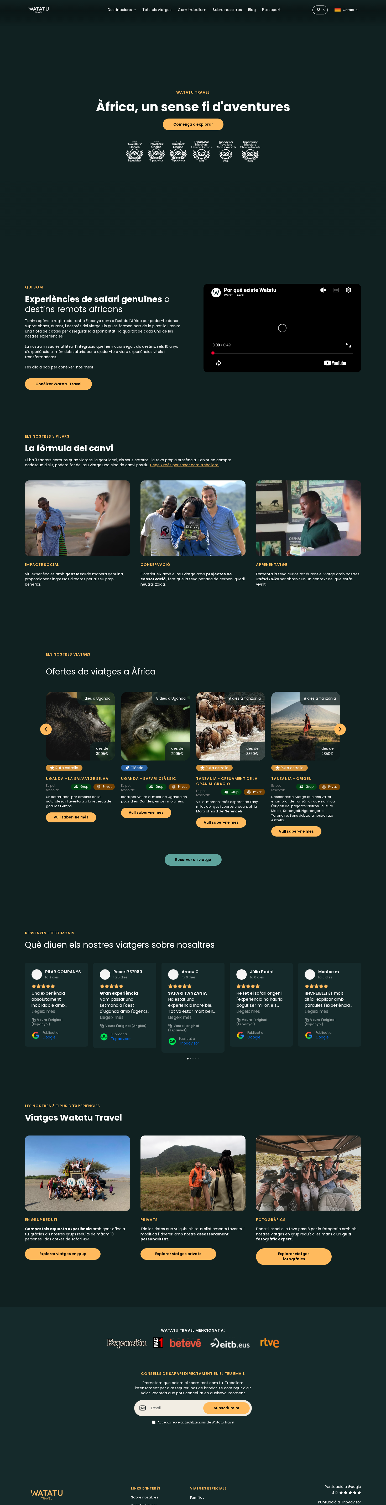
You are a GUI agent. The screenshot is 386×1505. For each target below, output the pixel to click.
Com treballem (192, 9)
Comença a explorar (193, 124)
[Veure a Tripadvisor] (105, 974)
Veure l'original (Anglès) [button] (126, 1026)
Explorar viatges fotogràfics (294, 1256)
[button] (25, 1007)
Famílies (197, 1497)
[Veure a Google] (37, 974)
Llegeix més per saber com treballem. (184, 465)
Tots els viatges (157, 9)
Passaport (271, 9)
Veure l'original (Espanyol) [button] (47, 1021)
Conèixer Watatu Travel (58, 384)
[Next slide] (340, 729)
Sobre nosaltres (144, 1497)
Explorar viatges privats (178, 1253)
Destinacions (120, 9)
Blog (252, 9)
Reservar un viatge (193, 859)
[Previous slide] (46, 729)
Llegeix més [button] (43, 1011)
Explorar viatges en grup (62, 1253)
